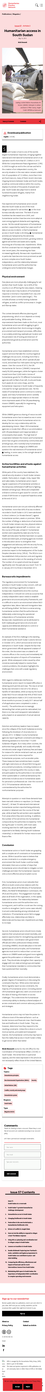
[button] (36, 5)
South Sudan (8, 1103)
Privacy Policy (7, 1325)
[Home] (12, 5)
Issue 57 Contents (8, 121)
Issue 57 (18, 26)
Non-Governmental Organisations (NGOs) (16, 1080)
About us (5, 1321)
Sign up (22, 1313)
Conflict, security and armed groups (14, 1090)
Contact (26, 1321)
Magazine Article (9, 1112)
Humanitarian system (10, 1095)
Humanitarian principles (11, 1075)
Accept (18, 1387)
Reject (29, 1387)
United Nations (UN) (10, 1085)
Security (34, 1080)
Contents (23, 121)
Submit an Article (29, 1325)
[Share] (40, 121)
